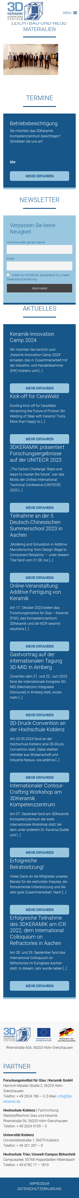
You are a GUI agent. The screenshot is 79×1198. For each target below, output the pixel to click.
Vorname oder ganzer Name (26, 242)
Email (10, 258)
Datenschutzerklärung (39, 1188)
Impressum (39, 1183)
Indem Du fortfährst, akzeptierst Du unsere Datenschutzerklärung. (38, 277)
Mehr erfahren (40, 176)
